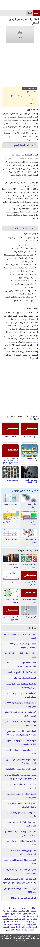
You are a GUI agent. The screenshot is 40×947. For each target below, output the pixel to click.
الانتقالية (7, 332)
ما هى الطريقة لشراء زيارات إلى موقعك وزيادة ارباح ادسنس (20, 805)
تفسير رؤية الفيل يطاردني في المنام (21, 672)
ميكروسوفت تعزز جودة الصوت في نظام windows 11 (20, 723)
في (5, 316)
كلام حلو (32, 924)
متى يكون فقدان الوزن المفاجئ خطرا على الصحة (19, 636)
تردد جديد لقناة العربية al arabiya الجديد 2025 (20, 861)
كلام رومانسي (23, 911)
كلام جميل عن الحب (10, 916)
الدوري (29, 175)
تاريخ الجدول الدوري (21, 145)
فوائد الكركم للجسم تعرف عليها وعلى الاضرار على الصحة (21, 761)
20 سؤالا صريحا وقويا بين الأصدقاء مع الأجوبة (21, 814)
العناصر (35, 345)
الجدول (6, 205)
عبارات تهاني (8, 919)
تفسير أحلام (26, 927)
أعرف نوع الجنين (22, 930)
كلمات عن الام (32, 919)
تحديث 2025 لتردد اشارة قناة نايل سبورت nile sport (20, 786)
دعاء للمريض (8, 921)
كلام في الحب (19, 919)
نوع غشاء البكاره (18, 908)
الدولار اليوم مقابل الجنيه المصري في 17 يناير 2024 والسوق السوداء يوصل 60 (20, 733)
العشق (12, 924)
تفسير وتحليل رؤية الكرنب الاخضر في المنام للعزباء (21, 795)
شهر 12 (14, 911)
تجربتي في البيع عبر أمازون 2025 (23, 898)
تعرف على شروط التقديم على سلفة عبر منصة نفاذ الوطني (20, 833)
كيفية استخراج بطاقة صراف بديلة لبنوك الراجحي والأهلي (20, 714)
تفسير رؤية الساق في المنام (25, 678)
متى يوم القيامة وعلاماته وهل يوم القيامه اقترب (22, 824)
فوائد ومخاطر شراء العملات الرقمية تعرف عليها (20, 655)
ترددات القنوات (25, 916)
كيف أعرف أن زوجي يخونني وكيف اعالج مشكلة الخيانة (20, 695)
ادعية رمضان (15, 927)
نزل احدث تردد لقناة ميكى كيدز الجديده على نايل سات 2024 (21, 685)
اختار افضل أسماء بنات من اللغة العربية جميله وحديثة (21, 871)
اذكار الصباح (30, 908)
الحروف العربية (22, 924)
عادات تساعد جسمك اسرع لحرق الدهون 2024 (21, 751)
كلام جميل (27, 913)
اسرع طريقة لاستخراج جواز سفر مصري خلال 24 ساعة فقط (21, 742)
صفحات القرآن (16, 913)
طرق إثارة (18, 921)
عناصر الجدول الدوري (21, 228)
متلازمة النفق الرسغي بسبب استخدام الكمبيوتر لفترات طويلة (21, 664)
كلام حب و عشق (30, 921)
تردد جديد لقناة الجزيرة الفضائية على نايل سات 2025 (20, 890)
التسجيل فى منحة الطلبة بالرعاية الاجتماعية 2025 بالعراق (23, 852)
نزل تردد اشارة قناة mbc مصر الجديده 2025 (21, 843)
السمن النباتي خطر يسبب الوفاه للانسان (20, 769)
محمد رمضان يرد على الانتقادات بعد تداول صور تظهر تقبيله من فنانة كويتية (20, 776)
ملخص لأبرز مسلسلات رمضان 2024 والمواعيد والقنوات (23, 645)
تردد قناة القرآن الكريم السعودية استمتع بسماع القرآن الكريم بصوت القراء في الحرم (19, 880)
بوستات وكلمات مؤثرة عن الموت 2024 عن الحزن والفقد (20, 704)
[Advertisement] (20, 65)
